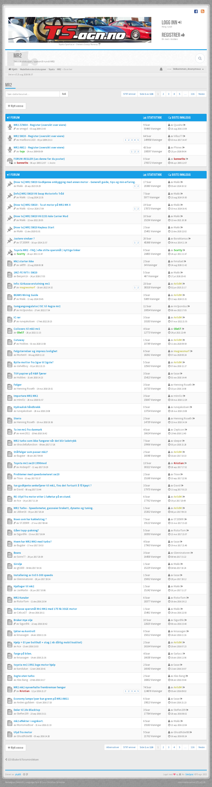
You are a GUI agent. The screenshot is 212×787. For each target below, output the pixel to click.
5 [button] (179, 93)
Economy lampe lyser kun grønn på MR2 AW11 (41, 698)
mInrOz (21, 400)
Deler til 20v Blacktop (27, 710)
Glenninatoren (182, 553)
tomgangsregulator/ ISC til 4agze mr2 (37, 306)
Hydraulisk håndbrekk (27, 407)
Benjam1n (22, 276)
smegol (24, 128)
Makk (20, 186)
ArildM (178, 283)
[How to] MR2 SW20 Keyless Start (34, 227)
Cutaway (19, 340)
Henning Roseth (26, 388)
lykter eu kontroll (24, 631)
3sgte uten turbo (24, 676)
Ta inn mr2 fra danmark (28, 429)
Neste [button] (202, 93)
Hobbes (24, 343)
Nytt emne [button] (16, 106)
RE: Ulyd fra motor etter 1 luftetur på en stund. (42, 496)
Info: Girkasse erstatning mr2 (32, 283)
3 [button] (168, 93)
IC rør (17, 317)
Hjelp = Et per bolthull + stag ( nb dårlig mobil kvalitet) (48, 642)
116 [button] (192, 93)
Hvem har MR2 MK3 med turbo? (33, 541)
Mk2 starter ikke (24, 261)
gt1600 (20, 568)
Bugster (21, 455)
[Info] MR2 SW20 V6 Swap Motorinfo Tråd (39, 193)
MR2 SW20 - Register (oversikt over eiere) (39, 136)
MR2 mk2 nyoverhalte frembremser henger (40, 687)
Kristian (179, 463)
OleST (20, 332)
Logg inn (170, 22)
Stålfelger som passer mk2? (31, 452)
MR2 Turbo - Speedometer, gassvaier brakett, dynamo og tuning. (53, 508)
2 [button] (163, 93)
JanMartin (22, 590)
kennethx (22, 163)
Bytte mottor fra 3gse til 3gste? (33, 362)
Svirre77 (21, 556)
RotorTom (180, 530)
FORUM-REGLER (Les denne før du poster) (39, 159)
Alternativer (112, 747)
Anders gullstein (25, 702)
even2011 (25, 433)
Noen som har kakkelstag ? (30, 519)
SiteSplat (189, 774)
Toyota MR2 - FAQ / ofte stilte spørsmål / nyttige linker (47, 250)
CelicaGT (22, 612)
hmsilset (178, 261)
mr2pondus (26, 310)
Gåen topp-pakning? (26, 530)
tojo (22, 151)
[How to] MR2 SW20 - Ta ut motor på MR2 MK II (42, 205)
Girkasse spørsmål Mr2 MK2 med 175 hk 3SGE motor (45, 609)
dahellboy (22, 366)
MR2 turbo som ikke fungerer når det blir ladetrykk (45, 441)
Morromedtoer (25, 725)
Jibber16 (21, 512)
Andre (52, 162)
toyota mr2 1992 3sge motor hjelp (34, 665)
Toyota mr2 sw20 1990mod (30, 463)
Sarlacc (178, 653)
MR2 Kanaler (21, 597)
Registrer (171, 34)
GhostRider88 (24, 736)
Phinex (178, 147)
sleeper (178, 441)
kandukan (22, 668)
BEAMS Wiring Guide (26, 295)
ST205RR (24, 242)
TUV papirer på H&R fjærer (30, 373)
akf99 (22, 265)
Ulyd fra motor (23, 732)
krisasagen (23, 635)
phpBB (18, 774)
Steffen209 (22, 713)
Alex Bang (22, 680)
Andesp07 (25, 467)
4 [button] (174, 93)
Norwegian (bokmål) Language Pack (22, 782)
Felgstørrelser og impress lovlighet (35, 351)
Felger (18, 384)
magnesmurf (27, 287)
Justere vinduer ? (24, 238)
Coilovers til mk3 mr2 (27, 329)
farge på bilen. (23, 653)
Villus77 (178, 136)
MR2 (8, 85)
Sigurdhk (22, 534)
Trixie (20, 478)
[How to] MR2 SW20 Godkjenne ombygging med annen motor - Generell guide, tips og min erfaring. (74, 182)
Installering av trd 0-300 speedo (33, 575)
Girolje (18, 564)
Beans (17, 553)
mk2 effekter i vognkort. (28, 721)
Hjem (14, 69)
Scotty (21, 254)
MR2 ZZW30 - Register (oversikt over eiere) (40, 125)
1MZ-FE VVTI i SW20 (25, 272)
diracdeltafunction (27, 444)
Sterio (17, 418)
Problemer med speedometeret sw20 (36, 474)
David (20, 489)
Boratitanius (181, 238)
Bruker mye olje (23, 620)
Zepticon (179, 429)
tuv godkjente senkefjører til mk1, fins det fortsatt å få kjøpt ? (53, 485)
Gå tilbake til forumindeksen (23, 759)
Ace (19, 500)
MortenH (21, 355)
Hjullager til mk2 (24, 586)
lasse (176, 373)
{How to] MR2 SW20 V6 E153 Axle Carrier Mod (41, 216)
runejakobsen (27, 321)
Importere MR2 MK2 (26, 396)
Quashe (178, 125)
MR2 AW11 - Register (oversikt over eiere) (39, 147)
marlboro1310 (27, 140)
